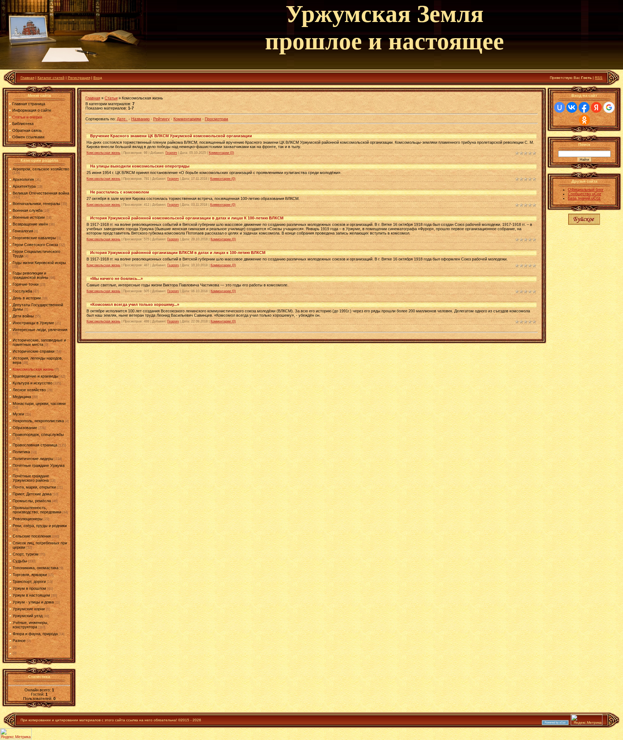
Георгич (171, 153)
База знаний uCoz (584, 198)
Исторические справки (33, 351)
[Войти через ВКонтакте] (571, 107)
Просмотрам (216, 119)
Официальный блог (586, 189)
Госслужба (22, 291)
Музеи (18, 414)
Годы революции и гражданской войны (30, 275)
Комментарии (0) (221, 153)
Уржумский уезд (28, 616)
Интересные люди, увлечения (40, 329)
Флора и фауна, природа (35, 634)
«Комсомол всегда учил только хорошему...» (134, 304)
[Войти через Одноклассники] (584, 120)
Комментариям (187, 119)
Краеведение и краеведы (35, 376)
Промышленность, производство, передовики (37, 509)
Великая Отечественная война (41, 193)
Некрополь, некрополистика (38, 421)
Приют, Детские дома (32, 494)
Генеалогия (23, 231)
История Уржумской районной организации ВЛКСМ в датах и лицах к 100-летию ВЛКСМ (177, 252)
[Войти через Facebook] (584, 107)
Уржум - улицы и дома (33, 602)
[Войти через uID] (559, 107)
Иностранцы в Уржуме (33, 323)
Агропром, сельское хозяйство (41, 169)
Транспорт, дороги (29, 581)
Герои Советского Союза (35, 244)
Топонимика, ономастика (35, 568)
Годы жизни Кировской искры (39, 262)
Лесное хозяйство (29, 390)
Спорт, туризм (26, 554)
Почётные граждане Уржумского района (31, 478)
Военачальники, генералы (36, 203)
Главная (27, 78)
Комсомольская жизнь (33, 369)
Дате (121, 119)
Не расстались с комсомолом (119, 192)
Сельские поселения (32, 536)
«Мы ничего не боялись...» (116, 278)
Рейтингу (161, 119)
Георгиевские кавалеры (34, 238)
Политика (21, 452)
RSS (598, 78)
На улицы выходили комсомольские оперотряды (139, 166)
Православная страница (35, 445)
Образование (25, 427)
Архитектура (24, 186)
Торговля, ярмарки (30, 574)
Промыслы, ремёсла (32, 501)
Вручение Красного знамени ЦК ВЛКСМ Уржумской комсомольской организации (171, 136)
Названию (140, 119)
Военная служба (28, 210)
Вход (97, 78)
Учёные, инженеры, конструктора (30, 624)
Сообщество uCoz (584, 194)
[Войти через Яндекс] (596, 107)
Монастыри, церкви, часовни (39, 403)
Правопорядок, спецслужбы (38, 434)
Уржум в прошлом (29, 588)
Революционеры (28, 519)
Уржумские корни (29, 609)
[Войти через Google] (609, 107)
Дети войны (23, 316)
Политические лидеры (33, 458)
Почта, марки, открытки (34, 487)
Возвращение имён (30, 224)
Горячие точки (26, 284)
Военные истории (29, 217)
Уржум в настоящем (31, 595)
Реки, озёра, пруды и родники (40, 525)
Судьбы (20, 561)
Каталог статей (51, 78)
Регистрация (79, 78)
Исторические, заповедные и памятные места (39, 342)
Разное (19, 640)
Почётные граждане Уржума (39, 465)
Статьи (111, 98)
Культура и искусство (32, 383)
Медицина (22, 396)
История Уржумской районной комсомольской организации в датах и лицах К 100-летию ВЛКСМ (186, 218)
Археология (23, 179)
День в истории (27, 298)
